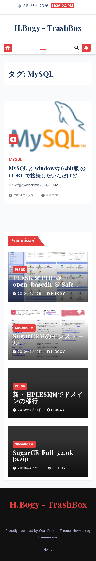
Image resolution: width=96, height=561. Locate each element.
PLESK (20, 270)
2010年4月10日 (30, 293)
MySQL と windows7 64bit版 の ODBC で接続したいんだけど (47, 172)
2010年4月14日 (30, 410)
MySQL (15, 159)
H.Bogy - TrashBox (48, 28)
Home (48, 549)
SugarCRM (24, 328)
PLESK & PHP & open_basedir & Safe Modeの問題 (43, 284)
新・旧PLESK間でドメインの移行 (48, 397)
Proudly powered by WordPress (31, 530)
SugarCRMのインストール (48, 339)
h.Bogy (53, 195)
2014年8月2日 (26, 195)
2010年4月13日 (30, 352)
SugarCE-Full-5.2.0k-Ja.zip (44, 455)
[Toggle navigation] (43, 47)
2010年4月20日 (31, 468)
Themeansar (48, 537)
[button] (76, 47)
